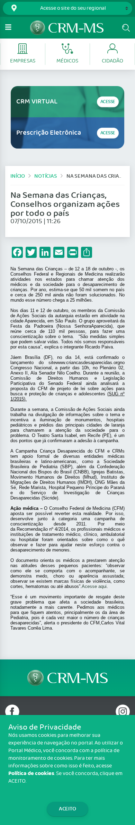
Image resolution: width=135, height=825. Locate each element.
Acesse (107, 102)
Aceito (67, 809)
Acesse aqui (94, 586)
